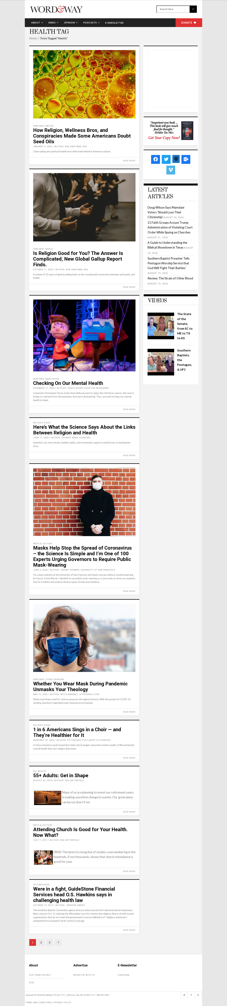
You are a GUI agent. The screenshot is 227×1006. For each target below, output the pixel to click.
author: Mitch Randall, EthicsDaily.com (74, 694)
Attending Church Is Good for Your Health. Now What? (80, 832)
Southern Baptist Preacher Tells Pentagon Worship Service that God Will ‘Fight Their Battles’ (169, 263)
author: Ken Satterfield (69, 780)
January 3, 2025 (42, 146)
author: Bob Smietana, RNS (70, 146)
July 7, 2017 (40, 840)
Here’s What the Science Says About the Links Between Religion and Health (84, 430)
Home (33, 38)
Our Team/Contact (40, 975)
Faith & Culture (42, 543)
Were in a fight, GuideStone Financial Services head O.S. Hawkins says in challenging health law (74, 894)
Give (31, 983)
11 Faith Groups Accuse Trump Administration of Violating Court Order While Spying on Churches (170, 227)
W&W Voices (52, 379)
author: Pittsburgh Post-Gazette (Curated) (84, 740)
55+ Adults (39, 771)
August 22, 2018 (42, 780)
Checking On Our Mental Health (68, 383)
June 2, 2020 (40, 570)
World (49, 249)
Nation (49, 126)
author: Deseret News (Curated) (71, 438)
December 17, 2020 (43, 388)
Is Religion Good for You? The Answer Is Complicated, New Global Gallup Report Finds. (78, 259)
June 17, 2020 (41, 438)
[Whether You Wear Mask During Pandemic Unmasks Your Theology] (84, 638)
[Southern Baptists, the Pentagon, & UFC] (161, 374)
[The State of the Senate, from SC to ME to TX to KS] (161, 338)
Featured (38, 126)
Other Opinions (54, 679)
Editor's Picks (42, 423)
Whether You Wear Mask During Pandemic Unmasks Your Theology (80, 686)
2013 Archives (41, 885)
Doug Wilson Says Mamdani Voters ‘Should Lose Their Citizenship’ (166, 212)
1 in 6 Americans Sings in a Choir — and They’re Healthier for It (77, 732)
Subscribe (123, 975)
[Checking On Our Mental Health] (84, 335)
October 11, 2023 (43, 269)
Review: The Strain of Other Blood (170, 278)
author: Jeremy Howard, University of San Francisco (82, 570)
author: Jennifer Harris (70, 905)
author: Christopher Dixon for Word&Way (83, 388)
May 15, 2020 (40, 694)
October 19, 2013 (43, 905)
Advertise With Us (84, 975)
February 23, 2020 (43, 740)
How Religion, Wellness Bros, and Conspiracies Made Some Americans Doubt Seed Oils (82, 136)
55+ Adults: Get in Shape (60, 775)
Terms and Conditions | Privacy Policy (48, 1002)
